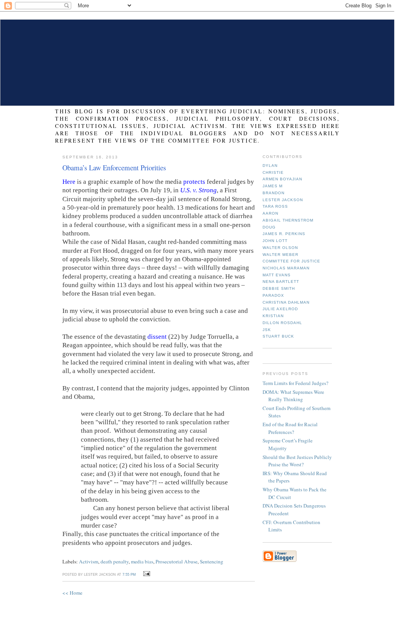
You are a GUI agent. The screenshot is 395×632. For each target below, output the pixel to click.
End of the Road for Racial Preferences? (290, 428)
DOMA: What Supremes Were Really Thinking (293, 395)
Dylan (270, 165)
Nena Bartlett (281, 281)
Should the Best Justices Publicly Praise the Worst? (297, 461)
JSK (267, 330)
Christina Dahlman (286, 302)
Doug (269, 227)
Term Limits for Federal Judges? (295, 383)
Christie (273, 172)
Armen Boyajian (282, 179)
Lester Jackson (283, 200)
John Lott (275, 241)
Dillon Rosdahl (282, 323)
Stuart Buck (278, 336)
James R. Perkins (284, 234)
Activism (88, 561)
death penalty (114, 561)
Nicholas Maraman (286, 268)
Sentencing (211, 561)
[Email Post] (145, 573)
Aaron (270, 213)
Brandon (274, 193)
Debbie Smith (279, 288)
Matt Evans (277, 275)
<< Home (72, 592)
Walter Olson (280, 247)
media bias (142, 561)
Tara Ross (275, 206)
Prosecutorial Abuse (177, 561)
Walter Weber (280, 254)
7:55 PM (129, 575)
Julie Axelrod (280, 309)
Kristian (273, 316)
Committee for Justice (291, 261)
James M (273, 186)
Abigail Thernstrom (288, 220)
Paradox (273, 295)
